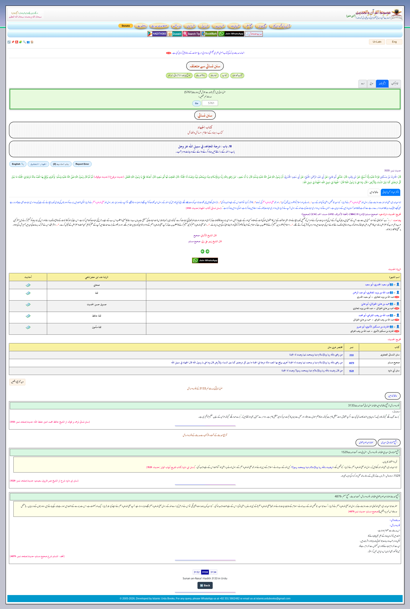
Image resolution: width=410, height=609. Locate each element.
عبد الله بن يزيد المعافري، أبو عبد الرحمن (371, 292)
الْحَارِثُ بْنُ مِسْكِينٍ (388, 176)
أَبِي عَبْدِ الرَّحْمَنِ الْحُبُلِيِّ (314, 176)
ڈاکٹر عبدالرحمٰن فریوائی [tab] (390, 192)
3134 (213, 572)
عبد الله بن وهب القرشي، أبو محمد (374, 315)
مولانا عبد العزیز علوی (366, 442)
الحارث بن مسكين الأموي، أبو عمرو (373, 326)
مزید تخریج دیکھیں (17, 382)
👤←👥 (395, 284)
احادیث (214, 75)
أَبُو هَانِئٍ (332, 176)
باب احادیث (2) (61, 164)
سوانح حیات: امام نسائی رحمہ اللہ (179, 75)
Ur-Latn (377, 41)
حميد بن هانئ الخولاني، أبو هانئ (375, 303)
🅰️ (16, 42)
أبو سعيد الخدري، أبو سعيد (377, 284)
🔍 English (18, 164)
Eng (394, 41)
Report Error (82, 164)
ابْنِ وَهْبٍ (352, 176)
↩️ (9, 42)
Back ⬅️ (205, 585)
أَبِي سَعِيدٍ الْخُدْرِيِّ (292, 176)
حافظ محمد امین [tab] (374, 192)
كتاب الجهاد (205, 127)
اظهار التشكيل (38, 164)
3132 (197, 572)
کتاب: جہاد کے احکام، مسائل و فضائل (205, 133)
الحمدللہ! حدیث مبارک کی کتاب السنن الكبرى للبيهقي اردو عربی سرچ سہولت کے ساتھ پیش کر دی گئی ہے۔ (207, 53)
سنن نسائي (205, 115)
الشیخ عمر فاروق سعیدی (389, 442)
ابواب (224, 75)
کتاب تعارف (237, 75)
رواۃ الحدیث (200, 75)
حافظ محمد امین (392, 396)
